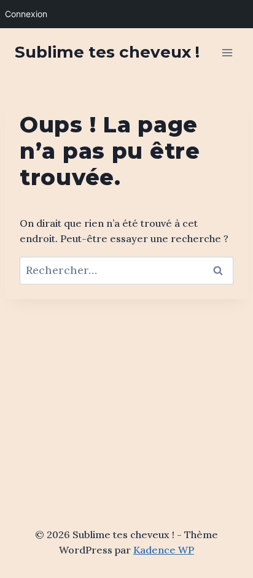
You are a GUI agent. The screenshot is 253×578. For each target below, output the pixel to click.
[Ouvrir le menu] (227, 52)
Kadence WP (163, 550)
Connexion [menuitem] (26, 14)
